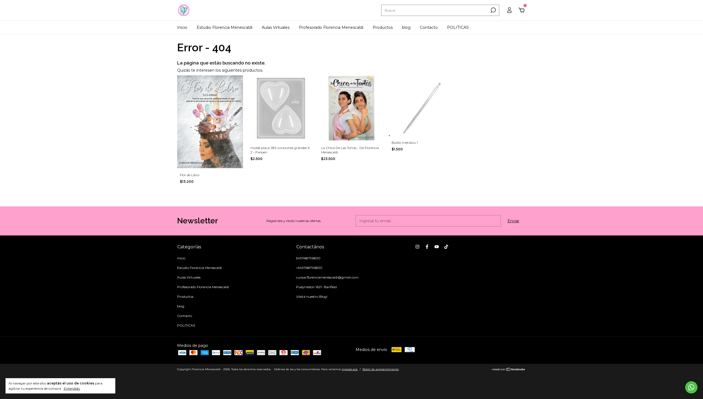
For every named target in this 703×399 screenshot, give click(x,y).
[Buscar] (493, 10)
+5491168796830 (309, 268)
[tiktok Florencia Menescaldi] (446, 247)
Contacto (429, 27)
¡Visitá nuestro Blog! (311, 296)
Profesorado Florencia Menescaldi (331, 27)
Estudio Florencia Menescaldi (224, 27)
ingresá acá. (350, 369)
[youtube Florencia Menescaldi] (436, 247)
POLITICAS (458, 27)
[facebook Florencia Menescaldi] (427, 247)
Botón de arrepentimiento (380, 369)
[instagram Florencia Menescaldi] (417, 247)
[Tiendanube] (509, 369)
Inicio (182, 27)
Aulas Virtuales (275, 27)
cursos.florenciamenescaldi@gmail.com (327, 277)
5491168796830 (308, 258)
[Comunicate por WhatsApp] (691, 387)
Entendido (72, 388)
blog (406, 27)
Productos (383, 27)
